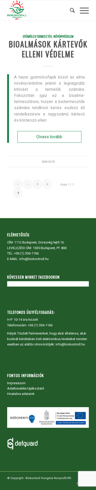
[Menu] (82, 10)
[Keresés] (70, 10)
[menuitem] (70, 10)
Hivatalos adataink (21, 394)
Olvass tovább (49, 136)
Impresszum (16, 383)
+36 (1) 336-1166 (26, 253)
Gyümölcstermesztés (37, 36)
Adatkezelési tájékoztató (25, 388)
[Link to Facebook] (77, 483)
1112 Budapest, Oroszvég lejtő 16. (39, 242)
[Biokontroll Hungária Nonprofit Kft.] (39, 10)
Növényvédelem (63, 36)
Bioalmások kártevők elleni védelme (48, 49)
